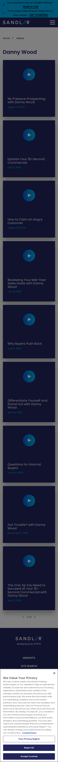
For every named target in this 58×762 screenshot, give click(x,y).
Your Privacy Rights (29, 738)
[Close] (54, 673)
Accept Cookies (29, 756)
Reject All (29, 747)
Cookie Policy (29, 732)
